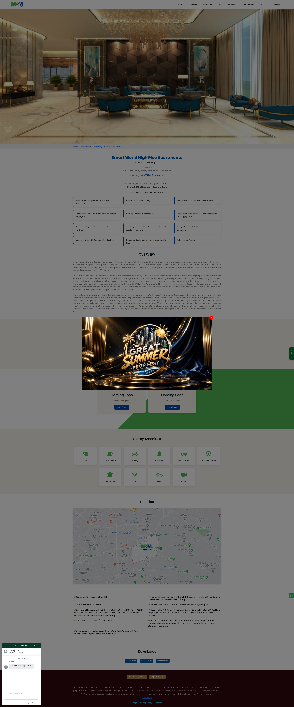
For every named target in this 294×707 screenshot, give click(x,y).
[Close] (211, 318)
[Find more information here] (21, 674)
